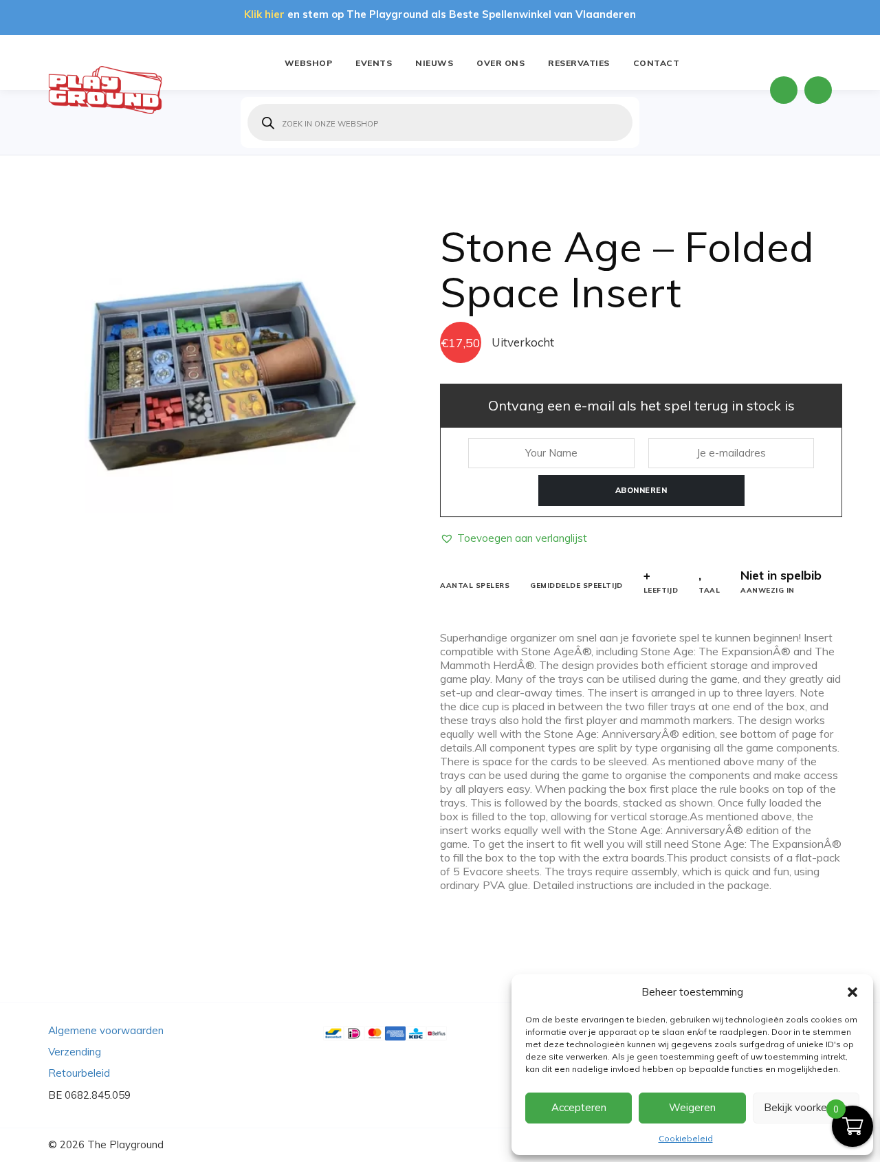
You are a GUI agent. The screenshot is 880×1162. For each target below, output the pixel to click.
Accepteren (578, 1107)
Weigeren (692, 1107)
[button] (852, 992)
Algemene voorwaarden (106, 1030)
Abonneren (641, 490)
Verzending (74, 1051)
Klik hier (264, 14)
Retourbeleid (79, 1072)
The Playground (125, 1144)
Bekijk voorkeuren (806, 1107)
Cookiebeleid (686, 1138)
